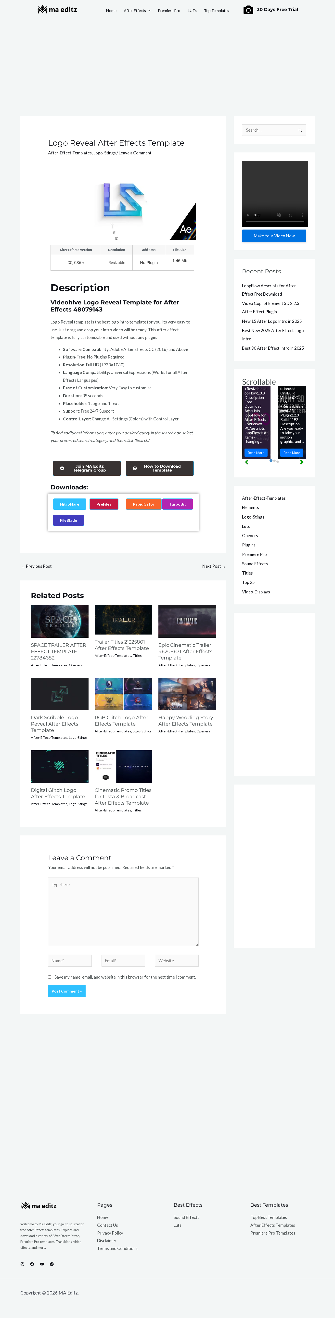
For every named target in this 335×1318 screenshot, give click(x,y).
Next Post (214, 566)
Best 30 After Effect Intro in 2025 (273, 348)
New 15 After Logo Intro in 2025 (272, 321)
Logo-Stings (104, 152)
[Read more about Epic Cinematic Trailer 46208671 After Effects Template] (187, 621)
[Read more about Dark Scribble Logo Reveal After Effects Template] (60, 693)
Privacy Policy (110, 1233)
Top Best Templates (268, 1217)
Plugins (249, 544)
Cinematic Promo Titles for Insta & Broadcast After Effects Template (123, 796)
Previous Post (36, 566)
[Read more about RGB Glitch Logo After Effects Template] (123, 693)
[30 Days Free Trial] (248, 10)
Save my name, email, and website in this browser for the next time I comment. (125, 977)
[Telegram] (52, 1264)
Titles (137, 655)
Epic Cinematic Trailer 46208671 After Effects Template (185, 651)
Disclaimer (106, 1240)
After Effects (135, 10)
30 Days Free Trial (277, 9)
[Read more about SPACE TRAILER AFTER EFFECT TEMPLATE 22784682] (60, 621)
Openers (76, 665)
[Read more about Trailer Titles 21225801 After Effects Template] (123, 619)
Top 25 (248, 582)
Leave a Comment (135, 152)
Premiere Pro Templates (272, 1233)
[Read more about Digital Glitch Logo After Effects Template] (60, 766)
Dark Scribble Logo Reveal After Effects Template (54, 724)
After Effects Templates (272, 1225)
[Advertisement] (167, 62)
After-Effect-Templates (70, 152)
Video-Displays (256, 591)
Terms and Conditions (117, 1248)
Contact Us (107, 1225)
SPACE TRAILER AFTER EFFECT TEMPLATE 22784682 (58, 651)
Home (111, 10)
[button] (137, 10)
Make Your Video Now (274, 235)
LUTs (192, 10)
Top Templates (216, 10)
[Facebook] (32, 1264)
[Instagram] (22, 1264)
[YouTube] (42, 1264)
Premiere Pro (169, 10)
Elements (250, 507)
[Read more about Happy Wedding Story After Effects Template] (187, 693)
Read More (256, 453)
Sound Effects (255, 563)
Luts (246, 526)
